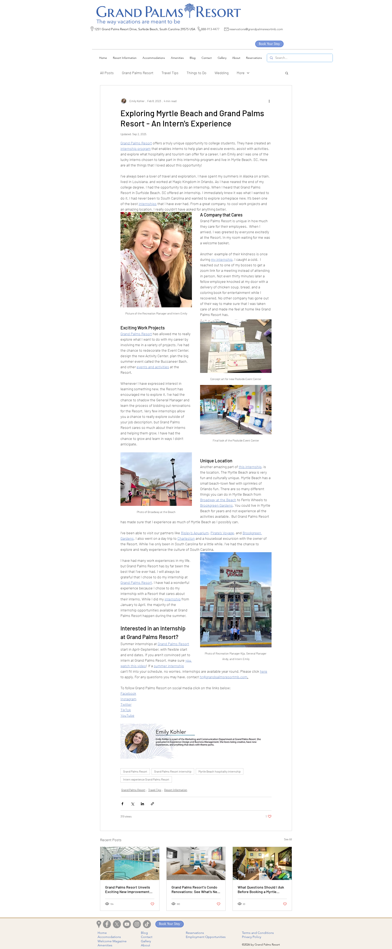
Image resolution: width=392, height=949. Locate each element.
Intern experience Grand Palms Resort (146, 779)
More (241, 72)
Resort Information (175, 790)
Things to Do (196, 72)
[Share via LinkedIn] (142, 804)
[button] (287, 73)
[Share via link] (152, 804)
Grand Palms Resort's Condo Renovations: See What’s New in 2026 (196, 889)
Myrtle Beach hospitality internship (219, 771)
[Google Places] (92, 28)
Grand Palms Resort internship (173, 771)
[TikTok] (147, 924)
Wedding (221, 72)
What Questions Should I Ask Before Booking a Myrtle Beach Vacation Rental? (261, 889)
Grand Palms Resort (137, 72)
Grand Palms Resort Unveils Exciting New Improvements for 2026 (128, 889)
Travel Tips (169, 72)
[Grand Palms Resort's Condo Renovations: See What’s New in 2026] (196, 863)
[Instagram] (137, 924)
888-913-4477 (210, 29)
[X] (117, 924)
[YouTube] (127, 924)
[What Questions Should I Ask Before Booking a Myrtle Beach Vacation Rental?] (262, 863)
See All (288, 839)
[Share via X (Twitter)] (132, 804)
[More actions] (269, 100)
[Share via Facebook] (122, 804)
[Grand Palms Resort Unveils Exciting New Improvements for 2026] (129, 863)
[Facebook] (107, 924)
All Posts (107, 72)
